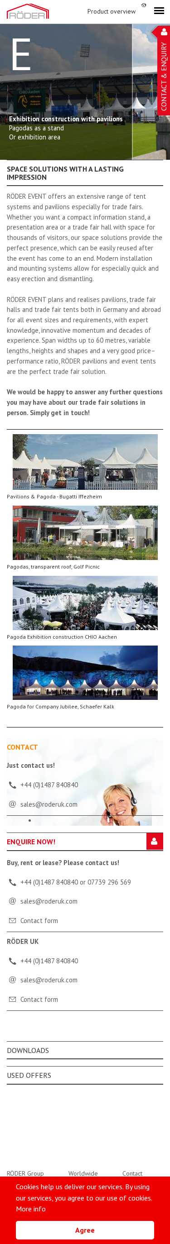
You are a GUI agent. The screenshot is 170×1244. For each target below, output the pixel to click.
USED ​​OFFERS (29, 1075)
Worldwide (83, 1173)
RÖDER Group (25, 1173)
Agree (85, 1229)
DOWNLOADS (28, 1050)
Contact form (39, 920)
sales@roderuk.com (49, 901)
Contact (132, 1173)
